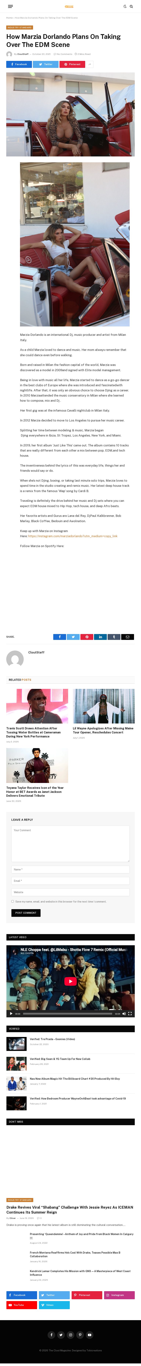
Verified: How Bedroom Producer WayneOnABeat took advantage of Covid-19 (78, 1098)
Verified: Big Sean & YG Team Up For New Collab (60, 1059)
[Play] (11, 1014)
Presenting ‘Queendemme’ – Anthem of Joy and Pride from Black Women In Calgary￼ (81, 1236)
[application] (70, 981)
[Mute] (124, 1014)
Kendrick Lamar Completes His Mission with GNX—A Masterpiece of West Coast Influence (80, 1273)
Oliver (13, 1218)
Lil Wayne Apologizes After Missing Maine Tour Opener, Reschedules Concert (103, 730)
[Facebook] (10, 174)
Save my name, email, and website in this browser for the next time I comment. (60, 901)
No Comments (64, 54)
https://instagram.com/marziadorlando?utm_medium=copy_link (73, 536)
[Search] (131, 6)
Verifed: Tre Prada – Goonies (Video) (52, 1039)
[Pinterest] (10, 202)
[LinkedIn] (10, 193)
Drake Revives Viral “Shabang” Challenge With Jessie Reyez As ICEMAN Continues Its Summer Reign (69, 1210)
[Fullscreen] (130, 1014)
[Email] (10, 212)
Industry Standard (20, 27)
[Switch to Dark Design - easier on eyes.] (125, 6)
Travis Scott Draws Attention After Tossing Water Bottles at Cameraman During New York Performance (33, 732)
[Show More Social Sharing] (89, 64)
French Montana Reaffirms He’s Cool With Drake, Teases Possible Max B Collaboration (75, 1254)
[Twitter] (10, 183)
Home (9, 18)
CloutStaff (22, 54)
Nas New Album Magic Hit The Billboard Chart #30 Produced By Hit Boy (75, 1078)
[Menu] (10, 6)
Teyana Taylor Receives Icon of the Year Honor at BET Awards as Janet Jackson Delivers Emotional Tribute (35, 792)
